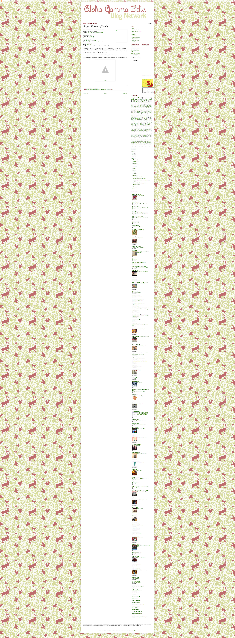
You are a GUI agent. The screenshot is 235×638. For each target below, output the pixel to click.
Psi (144, 119)
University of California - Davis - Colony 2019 (140, 267)
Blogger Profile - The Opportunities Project (140, 182)
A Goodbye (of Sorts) (135, 529)
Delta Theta (135, 131)
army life (141, 137)
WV (140, 136)
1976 (134, 128)
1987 (140, 128)
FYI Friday (134, 378)
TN (133, 101)
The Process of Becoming (91, 40)
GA (148, 98)
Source (105, 80)
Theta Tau (137, 101)
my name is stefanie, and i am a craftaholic (140, 353)
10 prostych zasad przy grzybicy (137, 300)
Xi (142, 136)
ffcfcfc (133, 320)
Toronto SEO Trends (135, 222)
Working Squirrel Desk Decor (138, 176)
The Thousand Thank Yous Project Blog (139, 361)
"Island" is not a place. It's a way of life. (138, 391)
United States (133, 136)
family (137, 99)
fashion (134, 100)
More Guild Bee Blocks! (141, 283)
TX (112, 89)
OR (110, 89)
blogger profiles (91, 89)
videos (144, 126)
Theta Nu (150, 119)
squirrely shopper (144, 116)
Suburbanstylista (135, 221)
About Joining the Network (136, 31)
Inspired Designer (135, 589)
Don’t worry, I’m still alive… (137, 366)
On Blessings (139, 382)
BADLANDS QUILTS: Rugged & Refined (140, 282)
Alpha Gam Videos (135, 40)
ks (132, 141)
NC (146, 107)
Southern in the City (136, 452)
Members (133, 34)
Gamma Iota (143, 118)
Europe (150, 131)
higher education (103, 89)
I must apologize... (140, 508)
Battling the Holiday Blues (141, 329)
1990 (150, 116)
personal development (136, 116)
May (134, 171)
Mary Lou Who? (135, 427)
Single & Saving (135, 357)
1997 (148, 128)
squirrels (141, 99)
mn (138, 141)
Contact (133, 41)
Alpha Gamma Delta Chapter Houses (139, 266)
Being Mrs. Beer (135, 270)
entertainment (142, 123)
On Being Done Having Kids (137, 296)
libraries (135, 141)
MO (149, 111)
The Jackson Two (135, 381)
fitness (140, 113)
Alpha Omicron (148, 129)
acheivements (137, 137)
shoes (148, 143)
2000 (146, 104)
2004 (147, 105)
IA (137, 119)
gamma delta (144, 113)
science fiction (136, 143)
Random (139, 135)
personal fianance (139, 125)
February (135, 175)
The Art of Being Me (136, 535)
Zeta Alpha (145, 136)
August (134, 166)
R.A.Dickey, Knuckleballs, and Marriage (139, 420)
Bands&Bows (134, 394)
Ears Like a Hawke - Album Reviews (139, 262)
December (135, 159)
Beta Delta (136, 130)
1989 (143, 128)
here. (117, 54)
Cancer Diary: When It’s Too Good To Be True (139, 203)
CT (151, 130)
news (132, 102)
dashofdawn (134, 278)
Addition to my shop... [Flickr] (137, 590)
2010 (150, 105)
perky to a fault (135, 598)
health (132, 124)
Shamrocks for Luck (140, 230)
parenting (136, 142)
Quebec (136, 135)
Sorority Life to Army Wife (137, 611)
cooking (146, 101)
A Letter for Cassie (136, 184)
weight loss (149, 126)
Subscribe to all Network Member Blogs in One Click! (135, 50)
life (144, 98)
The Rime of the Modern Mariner (138, 303)
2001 (138, 117)
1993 (145, 128)
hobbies (136, 124)
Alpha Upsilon (145, 117)
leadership (108, 89)
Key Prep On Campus (136, 600)
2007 (143, 102)
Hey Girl (138, 445)
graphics (149, 113)
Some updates (134, 483)
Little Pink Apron (135, 556)
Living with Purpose (136, 602)
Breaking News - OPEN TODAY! (137, 525)
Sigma (135, 112)
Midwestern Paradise (136, 411)
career (95, 89)
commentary (145, 137)
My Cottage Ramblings (136, 444)
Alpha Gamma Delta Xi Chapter (138, 299)
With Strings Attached (136, 194)
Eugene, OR (91, 36)
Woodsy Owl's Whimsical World (138, 229)
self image (141, 143)
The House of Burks (136, 295)
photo (145, 125)
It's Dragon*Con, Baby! (141, 428)
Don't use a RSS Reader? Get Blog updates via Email (135, 54)
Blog (133, 258)
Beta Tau (145, 130)
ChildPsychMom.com (136, 477)
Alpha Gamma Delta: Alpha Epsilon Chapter (140, 336)
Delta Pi (132, 118)
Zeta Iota (149, 136)
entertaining (136, 123)
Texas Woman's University (98, 32)
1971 (131, 128)
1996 (151, 110)
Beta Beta (132, 130)
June (134, 170)
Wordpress (90, 43)
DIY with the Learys (136, 568)
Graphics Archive (135, 38)
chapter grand (143, 112)
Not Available (134, 259)
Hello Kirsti (134, 250)
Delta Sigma (137, 111)
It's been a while (140, 536)
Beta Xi (149, 130)
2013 (135, 129)
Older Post (125, 93)
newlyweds (133, 125)
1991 (132, 117)
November (135, 161)
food (149, 101)
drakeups (134, 402)
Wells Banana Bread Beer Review (137, 226)
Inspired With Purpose (136, 246)
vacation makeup (140, 395)
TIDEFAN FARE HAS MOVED (142, 436)
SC (132, 112)
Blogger (134, 630)
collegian (147, 122)
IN (146, 111)
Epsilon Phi (90, 32)
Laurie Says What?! (136, 596)
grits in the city (135, 291)
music (149, 124)
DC (132, 131)
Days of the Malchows (136, 544)
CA (149, 102)
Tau (146, 119)
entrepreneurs (148, 123)
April (134, 173)
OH (135, 106)
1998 (148, 106)
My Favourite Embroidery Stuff (142, 271)
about (139, 112)
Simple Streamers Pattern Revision (138, 354)
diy (147, 112)
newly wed (141, 141)
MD (141, 134)
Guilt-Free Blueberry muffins (142, 345)
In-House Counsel (135, 419)
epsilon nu (135, 113)
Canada (132, 106)
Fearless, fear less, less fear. (136, 553)
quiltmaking (144, 142)
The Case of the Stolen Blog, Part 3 (138, 586)
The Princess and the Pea (137, 613)
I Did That (134, 328)
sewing (145, 143)
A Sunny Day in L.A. (136, 323)
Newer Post (86, 93)
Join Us (133, 32)
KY (138, 100)
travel (141, 126)
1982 (137, 128)
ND (146, 134)
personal (132, 99)
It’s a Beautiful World (135, 578)
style (137, 126)
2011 (133, 129)
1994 (87, 89)
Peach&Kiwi (134, 469)
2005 (140, 102)
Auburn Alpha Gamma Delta (137, 216)
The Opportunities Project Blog (138, 604)
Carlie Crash (134, 365)
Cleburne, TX (91, 37)
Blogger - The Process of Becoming (139, 178)
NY (136, 104)
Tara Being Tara (135, 482)
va (148, 100)
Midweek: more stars (140, 195)
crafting (150, 99)
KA (131, 134)
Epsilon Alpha (141, 131)
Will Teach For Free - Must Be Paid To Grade (140, 486)
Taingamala (134, 615)
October (134, 163)
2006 (146, 99)
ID (139, 119)
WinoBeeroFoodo (135, 225)
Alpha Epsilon (143, 129)
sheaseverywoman (135, 423)
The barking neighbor (135, 279)
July (134, 168)
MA (139, 134)
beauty (132, 122)
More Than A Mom (135, 206)
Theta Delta (139, 106)
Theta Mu (149, 135)
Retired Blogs (143, 100)
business (136, 122)
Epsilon (132, 104)
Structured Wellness (136, 524)
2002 (142, 101)
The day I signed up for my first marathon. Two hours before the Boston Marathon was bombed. (142, 413)
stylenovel (134, 594)
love (145, 124)
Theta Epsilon (144, 135)
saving (132, 143)
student (132, 110)
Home (105, 93)
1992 (135, 117)
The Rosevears (135, 507)
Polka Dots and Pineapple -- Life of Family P (140, 490)
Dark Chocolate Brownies (141, 557)
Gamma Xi (134, 119)
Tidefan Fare (134, 435)
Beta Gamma (141, 130)
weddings (144, 110)
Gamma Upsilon (149, 118)
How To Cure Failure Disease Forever (138, 247)
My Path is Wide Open (136, 319)
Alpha (138, 129)
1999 (133, 111)
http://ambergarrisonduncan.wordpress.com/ (94, 41)
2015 (133, 151)
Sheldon (138, 239)
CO (150, 117)
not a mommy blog (148, 141)
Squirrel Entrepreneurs (136, 37)
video (140, 110)
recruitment (149, 142)
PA (151, 111)
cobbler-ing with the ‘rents (136, 292)
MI (143, 107)
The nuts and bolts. (135, 609)
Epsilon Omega (136, 107)
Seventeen (134, 362)
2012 (141, 117)
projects (140, 142)
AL (151, 100)
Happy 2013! (139, 470)
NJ (148, 134)
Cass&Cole (134, 515)
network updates (141, 104)
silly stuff (136, 102)
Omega (132, 135)
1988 (148, 110)
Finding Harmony (135, 585)
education (144, 106)
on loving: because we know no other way (139, 424)
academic (132, 137)
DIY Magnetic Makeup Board (142, 453)
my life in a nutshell (136, 581)
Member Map (134, 35)
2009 (147, 102)
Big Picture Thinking (135, 487)
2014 (133, 153)
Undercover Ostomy (136, 605)
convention (150, 137)
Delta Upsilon (137, 118)
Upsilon (137, 136)
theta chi (136, 110)
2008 (151, 128)
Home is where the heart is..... (142, 491)
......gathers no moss (135, 304)
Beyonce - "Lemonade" (136, 263)
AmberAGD (89, 44)
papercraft (132, 142)
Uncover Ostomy (135, 202)
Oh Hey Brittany (135, 211)
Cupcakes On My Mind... (137, 344)
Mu (143, 134)
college (143, 122)
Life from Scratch (135, 577)
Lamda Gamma (135, 134)
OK (141, 119)
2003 (144, 105)
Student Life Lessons (136, 607)
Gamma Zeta (143, 111)
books (149, 107)
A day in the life (135, 377)
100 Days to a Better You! (136, 582)
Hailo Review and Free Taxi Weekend (138, 358)
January (134, 186)
